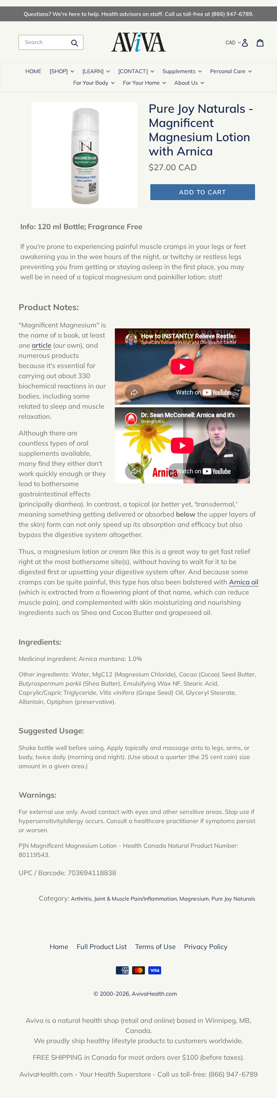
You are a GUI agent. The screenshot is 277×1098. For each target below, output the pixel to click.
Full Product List (102, 946)
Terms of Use (155, 946)
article (41, 345)
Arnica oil (243, 582)
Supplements (179, 71)
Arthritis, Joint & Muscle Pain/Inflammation (124, 898)
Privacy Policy (206, 946)
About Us (186, 82)
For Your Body (90, 82)
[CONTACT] (133, 71)
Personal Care (228, 71)
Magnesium (194, 898)
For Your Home (141, 82)
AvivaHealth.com (154, 993)
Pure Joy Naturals (233, 898)
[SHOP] (59, 71)
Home (59, 946)
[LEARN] (93, 71)
